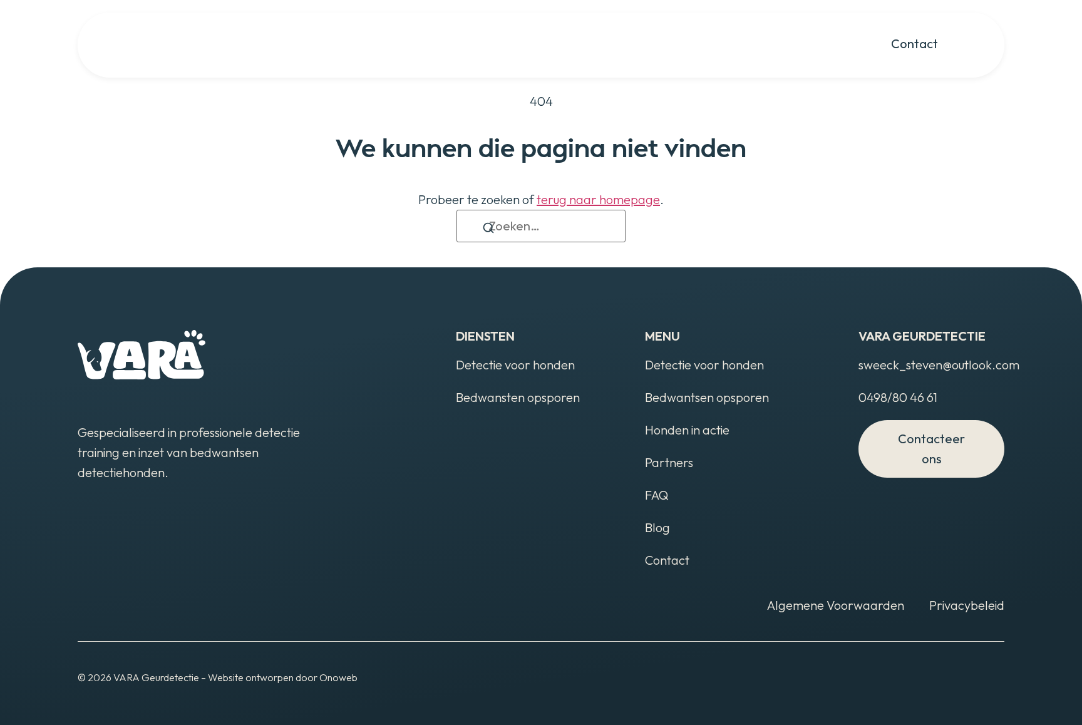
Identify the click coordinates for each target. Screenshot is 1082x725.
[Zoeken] (488, 230)
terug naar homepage (598, 199)
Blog (830, 43)
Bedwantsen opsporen (490, 43)
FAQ (780, 43)
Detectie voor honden (338, 43)
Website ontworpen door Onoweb (283, 677)
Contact (667, 560)
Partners (718, 43)
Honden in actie (624, 43)
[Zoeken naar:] (541, 226)
